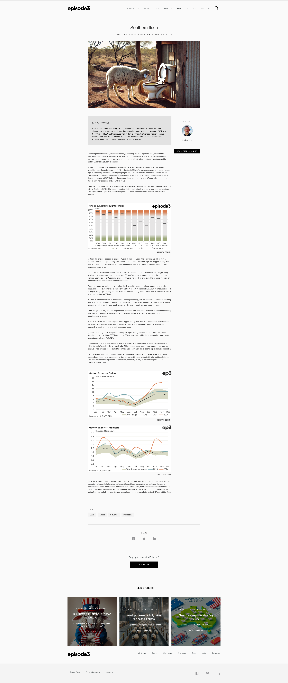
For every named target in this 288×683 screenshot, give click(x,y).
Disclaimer (109, 672)
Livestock (168, 8)
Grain (146, 8)
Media (204, 653)
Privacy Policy (75, 672)
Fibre (179, 8)
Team (194, 653)
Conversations (133, 8)
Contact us (205, 8)
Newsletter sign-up (187, 151)
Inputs (156, 8)
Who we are (167, 653)
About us (190, 8)
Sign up (144, 565)
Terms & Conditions (93, 672)
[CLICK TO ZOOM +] (129, 249)
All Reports (142, 653)
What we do (182, 653)
